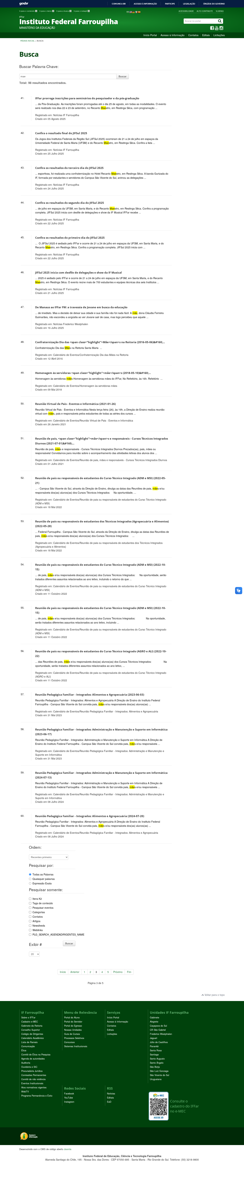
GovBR (23, 3)
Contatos (193, 35)
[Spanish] (139, 12)
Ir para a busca (63, 11)
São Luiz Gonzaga (159, 1071)
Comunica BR (119, 4)
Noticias (111, 1093)
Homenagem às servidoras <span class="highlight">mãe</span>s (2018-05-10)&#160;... (93, 373)
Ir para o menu (46, 11)
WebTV (25, 1091)
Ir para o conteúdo (28, 11)
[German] (133, 12)
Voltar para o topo (214, 995)
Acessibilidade (186, 11)
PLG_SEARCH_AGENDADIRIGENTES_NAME (58, 934)
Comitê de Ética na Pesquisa (35, 1054)
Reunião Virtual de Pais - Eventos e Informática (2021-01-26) (75, 404)
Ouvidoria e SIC (29, 1066)
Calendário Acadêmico (32, 1038)
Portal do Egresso (73, 1025)
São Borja (155, 1066)
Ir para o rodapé (81, 11)
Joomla (67, 1149)
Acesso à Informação (173, 35)
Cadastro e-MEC (29, 1021)
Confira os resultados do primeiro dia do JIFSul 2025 (70, 238)
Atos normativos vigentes (33, 1087)
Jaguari (153, 1038)
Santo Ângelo (156, 1062)
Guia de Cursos (72, 1034)
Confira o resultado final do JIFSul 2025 (61, 133)
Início (63, 972)
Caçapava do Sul (158, 1025)
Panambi (154, 1046)
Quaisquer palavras (44, 879)
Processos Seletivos (74, 1038)
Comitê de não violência (33, 1079)
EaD (109, 1101)
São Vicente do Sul (159, 1075)
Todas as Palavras (43, 874)
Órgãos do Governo (214, 4)
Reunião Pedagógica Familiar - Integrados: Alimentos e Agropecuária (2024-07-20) (89, 816)
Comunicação (28, 1046)
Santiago (154, 1054)
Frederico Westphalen (161, 1034)
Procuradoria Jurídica (32, 1071)
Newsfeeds (39, 925)
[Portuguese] (127, 12)
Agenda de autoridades (33, 1058)
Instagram (69, 1101)
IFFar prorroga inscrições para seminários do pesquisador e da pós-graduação (87, 98)
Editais (206, 35)
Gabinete (154, 1017)
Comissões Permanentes (33, 1075)
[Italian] (136, 12)
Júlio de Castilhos (159, 1042)
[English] (130, 12)
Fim (129, 972)
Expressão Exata (42, 883)
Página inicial (27, 40)
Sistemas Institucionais (75, 1046)
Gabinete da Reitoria (31, 1025)
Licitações (219, 35)
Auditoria (25, 1062)
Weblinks (38, 930)
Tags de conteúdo (43, 903)
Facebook (69, 1093)
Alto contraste (205, 11)
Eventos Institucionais (32, 1083)
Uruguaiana (155, 1079)
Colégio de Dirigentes (32, 1034)
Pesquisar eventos (43, 907)
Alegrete (154, 1021)
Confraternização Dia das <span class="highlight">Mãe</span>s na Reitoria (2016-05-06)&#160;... (100, 342)
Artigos (36, 921)
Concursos (69, 1042)
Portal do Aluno (72, 1017)
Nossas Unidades (73, 1029)
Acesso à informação (145, 4)
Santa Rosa (156, 1050)
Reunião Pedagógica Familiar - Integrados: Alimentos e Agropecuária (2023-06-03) (89, 695)
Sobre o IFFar (28, 1017)
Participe (170, 4)
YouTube (68, 1097)
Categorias (39, 912)
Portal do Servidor (73, 1021)
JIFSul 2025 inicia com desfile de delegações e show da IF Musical (78, 272)
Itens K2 (37, 898)
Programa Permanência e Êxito (36, 1095)
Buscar (122, 76)
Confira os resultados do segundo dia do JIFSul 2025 (69, 203)
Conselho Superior (30, 1029)
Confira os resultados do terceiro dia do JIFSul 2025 (69, 168)
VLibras (220, 11)
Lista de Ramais (29, 1042)
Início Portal (150, 35)
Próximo (118, 972)
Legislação (189, 4)
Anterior (74, 972)
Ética (23, 1050)
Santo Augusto (157, 1058)
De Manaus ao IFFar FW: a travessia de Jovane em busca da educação (81, 307)
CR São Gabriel (158, 1029)
